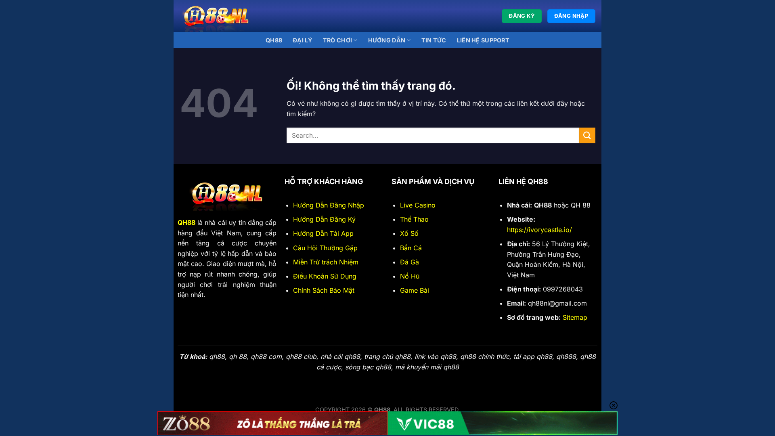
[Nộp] (587, 135)
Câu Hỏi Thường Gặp (325, 248)
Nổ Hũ (409, 276)
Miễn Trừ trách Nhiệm (325, 262)
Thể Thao (414, 219)
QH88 (274, 40)
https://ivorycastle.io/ (539, 230)
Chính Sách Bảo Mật (323, 290)
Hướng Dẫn (387, 40)
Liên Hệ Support (483, 40)
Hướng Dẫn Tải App (323, 233)
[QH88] (220, 16)
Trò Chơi (337, 40)
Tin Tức (433, 40)
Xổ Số (409, 233)
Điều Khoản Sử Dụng (324, 276)
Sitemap (575, 317)
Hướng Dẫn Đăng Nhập (328, 205)
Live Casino (418, 205)
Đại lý (302, 40)
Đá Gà (409, 262)
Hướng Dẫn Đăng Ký (324, 219)
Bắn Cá (411, 248)
